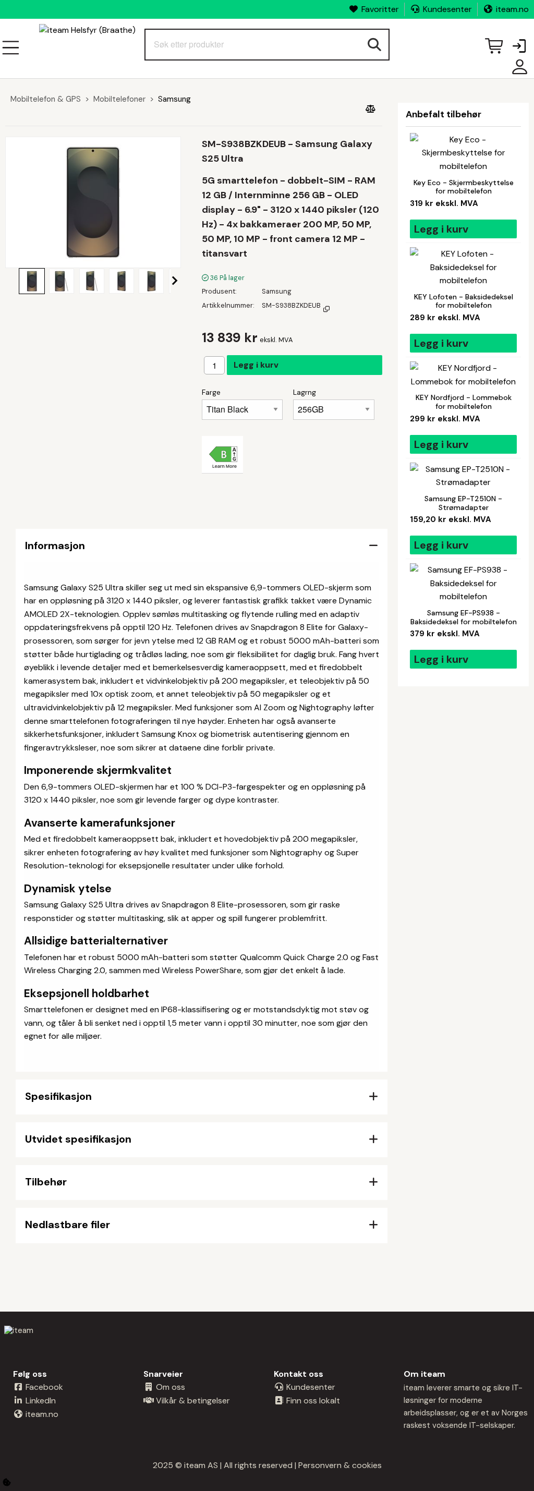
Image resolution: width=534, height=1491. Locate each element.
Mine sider (517, 71)
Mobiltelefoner (119, 99)
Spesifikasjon (58, 1096)
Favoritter (380, 9)
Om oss (169, 1386)
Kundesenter (447, 9)
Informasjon (55, 545)
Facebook (43, 1386)
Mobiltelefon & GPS (45, 99)
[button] (519, 47)
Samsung (174, 99)
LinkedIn (39, 1400)
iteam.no (512, 9)
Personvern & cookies (340, 1465)
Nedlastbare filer (67, 1224)
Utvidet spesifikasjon (78, 1139)
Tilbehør (46, 1182)
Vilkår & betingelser (192, 1400)
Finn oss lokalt (312, 1400)
